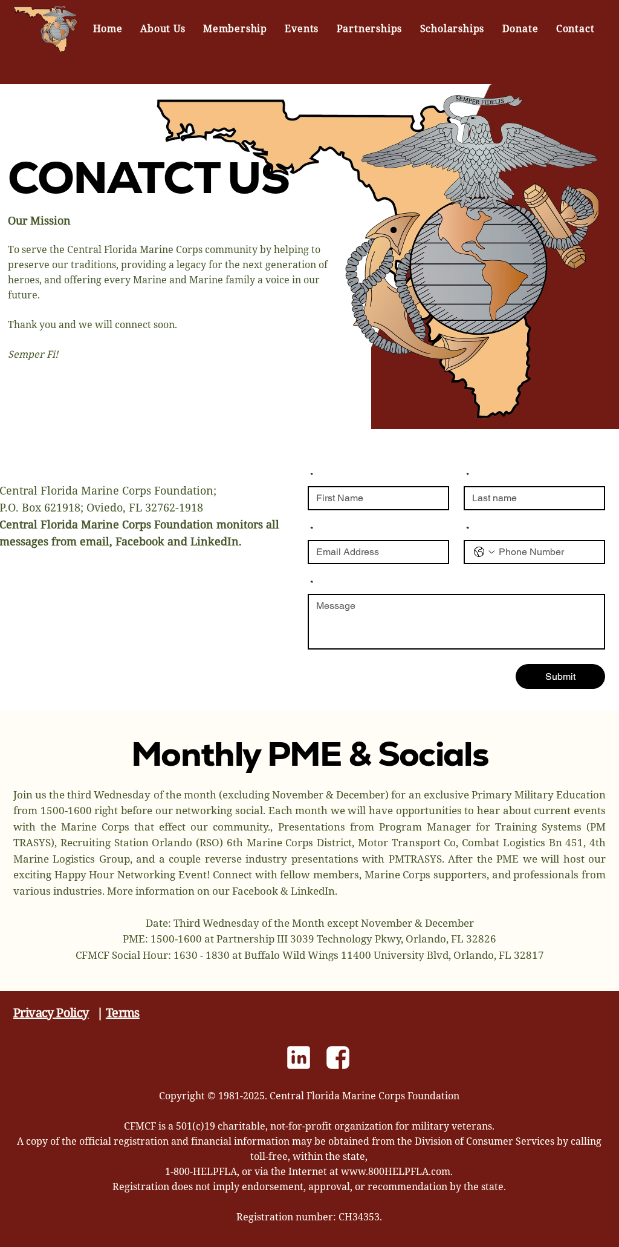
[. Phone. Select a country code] (484, 552)
